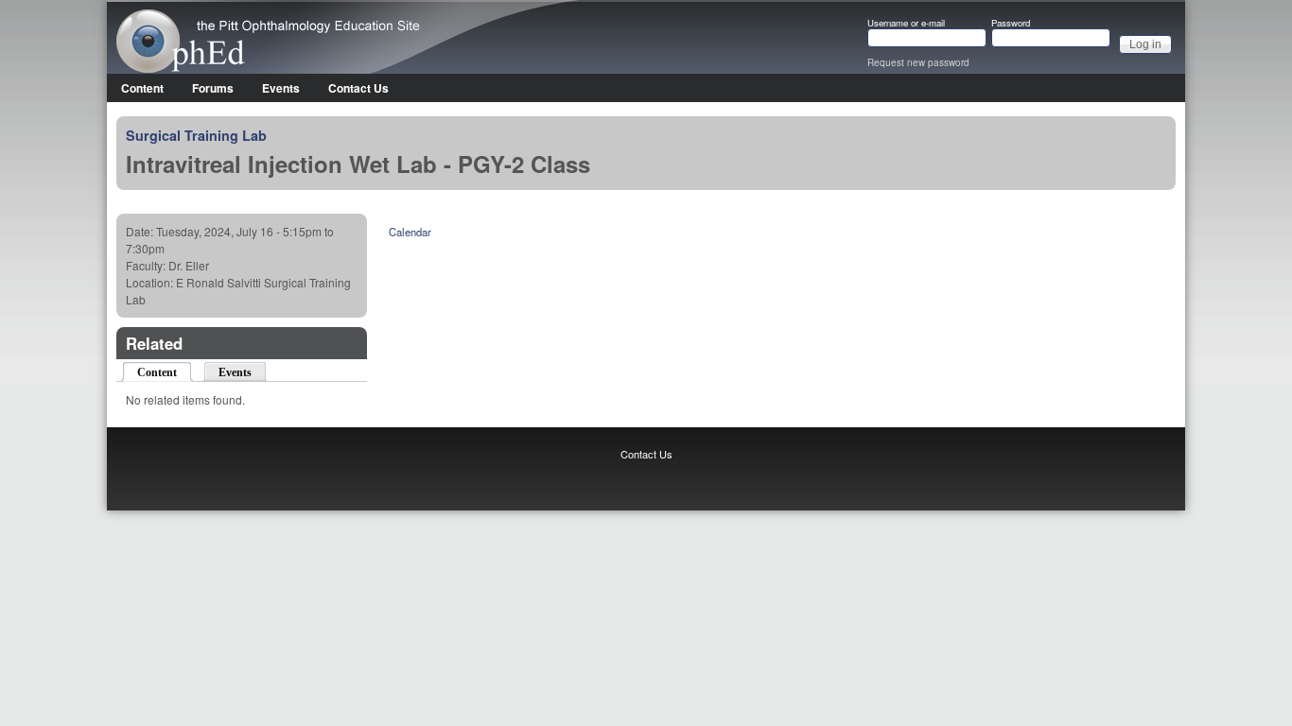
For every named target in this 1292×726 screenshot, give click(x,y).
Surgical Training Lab (196, 135)
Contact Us (358, 87)
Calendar (410, 231)
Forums (213, 87)
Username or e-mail (906, 23)
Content (142, 87)
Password (1010, 23)
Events (281, 87)
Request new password (918, 62)
